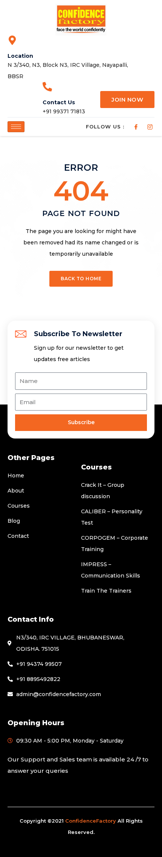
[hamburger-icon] (16, 126)
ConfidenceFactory (90, 821)
